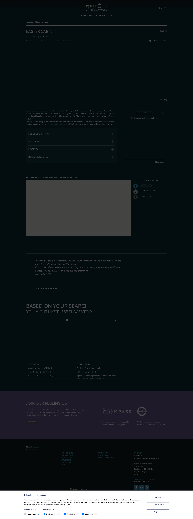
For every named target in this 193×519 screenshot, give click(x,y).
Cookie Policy (47, 509)
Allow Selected (158, 505)
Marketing (89, 514)
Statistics (71, 514)
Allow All (158, 498)
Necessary (31, 514)
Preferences (51, 514)
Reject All (158, 512)
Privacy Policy (30, 509)
